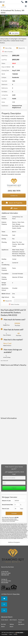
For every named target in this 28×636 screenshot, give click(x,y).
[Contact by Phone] (22, 2)
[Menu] (26, 6)
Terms (10, 634)
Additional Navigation (14, 542)
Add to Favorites (8, 51)
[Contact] (4, 598)
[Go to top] (4, 604)
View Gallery (15, 33)
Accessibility (4, 634)
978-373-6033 (4, 582)
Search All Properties (15, 203)
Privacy (15, 634)
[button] (1, 25)
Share (15, 208)
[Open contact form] (26, 2)
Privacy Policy (16, 594)
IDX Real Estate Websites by (8, 632)
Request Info (21, 48)
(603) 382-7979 (14, 190)
